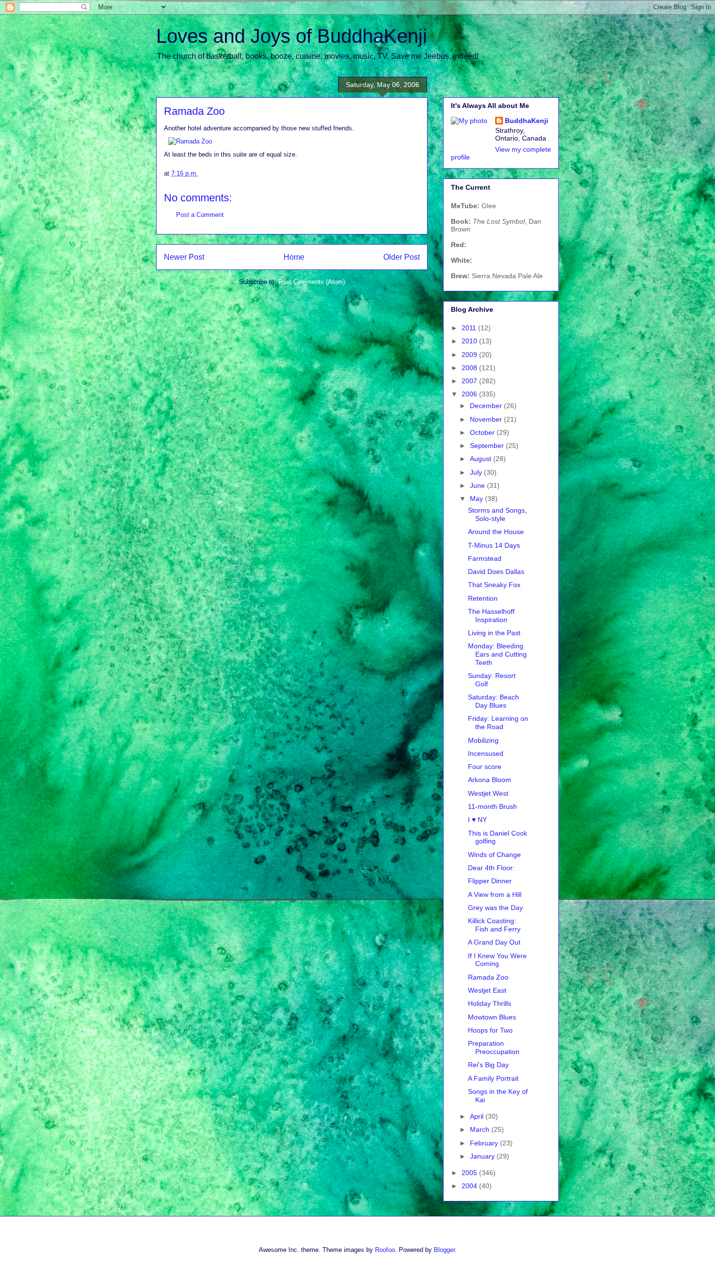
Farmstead (484, 558)
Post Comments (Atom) (311, 282)
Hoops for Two (490, 1030)
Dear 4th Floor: (491, 868)
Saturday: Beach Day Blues (493, 701)
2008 (470, 368)
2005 (470, 1173)
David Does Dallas (496, 571)
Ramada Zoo (488, 977)
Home (294, 257)
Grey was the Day (495, 908)
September (488, 445)
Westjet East (487, 990)
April (477, 1116)
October (483, 432)
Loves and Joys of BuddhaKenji (291, 36)
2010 (470, 341)
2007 (470, 381)
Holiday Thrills (489, 1003)
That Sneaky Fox (494, 585)
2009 (470, 354)
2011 (470, 328)
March (480, 1129)
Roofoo (385, 1249)
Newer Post (184, 257)
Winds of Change (494, 854)
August (481, 459)
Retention (483, 598)
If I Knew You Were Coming (497, 960)
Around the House (496, 532)
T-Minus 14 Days (494, 545)
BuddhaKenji (526, 121)
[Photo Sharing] (190, 141)
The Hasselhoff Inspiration (491, 616)
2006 (470, 394)
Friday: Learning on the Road (498, 723)
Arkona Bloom (489, 780)
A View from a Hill (494, 894)
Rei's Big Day (488, 1065)
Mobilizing (483, 740)
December (487, 406)
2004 (470, 1186)
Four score (484, 766)
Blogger (444, 1249)
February (485, 1143)
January (483, 1156)
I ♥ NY (477, 819)
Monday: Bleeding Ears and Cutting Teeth (497, 654)
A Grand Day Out (494, 942)
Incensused (485, 753)
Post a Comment (200, 214)
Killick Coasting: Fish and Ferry (494, 925)
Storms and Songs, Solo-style (497, 514)
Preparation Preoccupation (493, 1047)
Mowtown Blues (492, 1017)
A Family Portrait (493, 1078)
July (477, 472)
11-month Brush (492, 806)
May (477, 498)
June (478, 485)
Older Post (401, 257)
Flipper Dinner (490, 881)
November (487, 419)
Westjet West (488, 793)
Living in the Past (494, 633)
